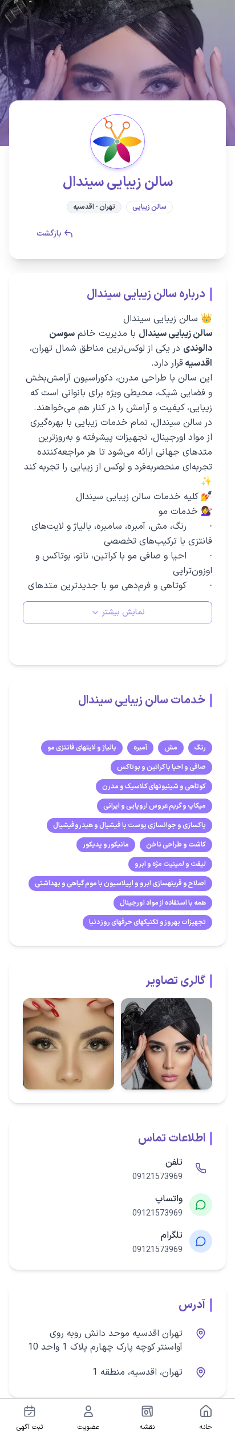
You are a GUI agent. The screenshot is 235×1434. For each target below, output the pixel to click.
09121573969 (157, 1177)
